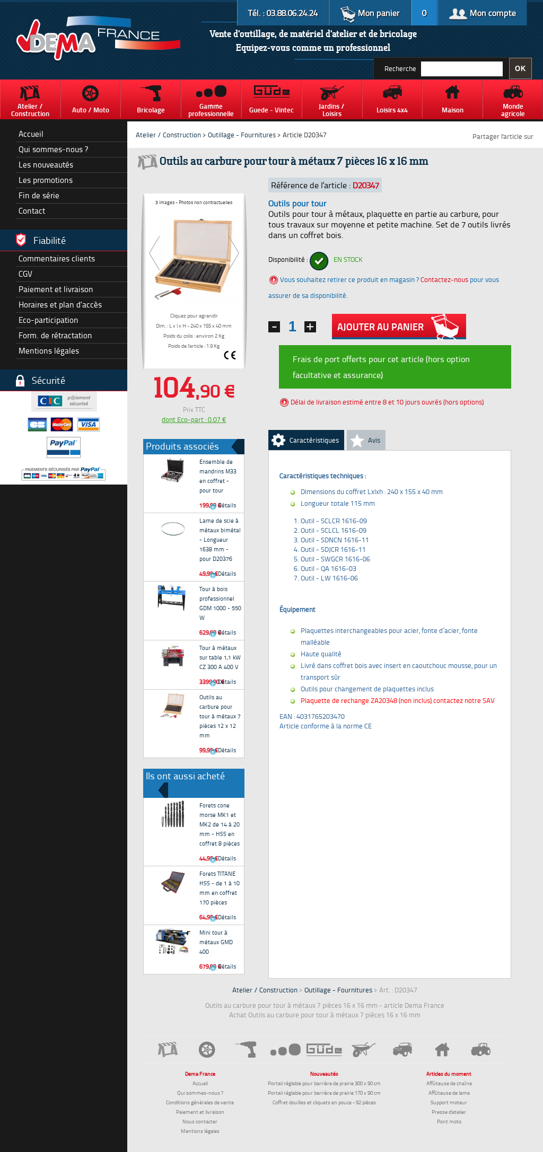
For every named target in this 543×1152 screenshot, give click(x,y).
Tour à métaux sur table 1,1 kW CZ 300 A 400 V (220, 657)
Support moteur (449, 1102)
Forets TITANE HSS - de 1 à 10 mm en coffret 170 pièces (219, 887)
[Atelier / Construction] (168, 1049)
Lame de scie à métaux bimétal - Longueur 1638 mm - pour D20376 (220, 539)
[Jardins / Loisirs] (363, 1049)
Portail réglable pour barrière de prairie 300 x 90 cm (324, 1083)
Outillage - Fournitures (242, 134)
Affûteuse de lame (449, 1092)
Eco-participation (48, 320)
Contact (32, 210)
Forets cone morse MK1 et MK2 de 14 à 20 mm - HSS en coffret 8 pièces (219, 824)
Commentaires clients (57, 258)
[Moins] (274, 326)
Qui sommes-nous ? (53, 149)
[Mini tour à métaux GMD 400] (172, 941)
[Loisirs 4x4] (403, 1049)
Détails (226, 505)
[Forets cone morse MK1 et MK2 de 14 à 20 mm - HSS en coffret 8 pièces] (172, 814)
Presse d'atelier (449, 1111)
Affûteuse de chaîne (449, 1083)
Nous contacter (199, 1121)
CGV (25, 273)
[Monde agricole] (481, 1049)
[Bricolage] (246, 1049)
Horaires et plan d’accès (60, 304)
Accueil (31, 133)
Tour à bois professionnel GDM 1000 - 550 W (220, 603)
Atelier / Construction (168, 134)
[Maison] (441, 1050)
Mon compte (492, 13)
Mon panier (378, 13)
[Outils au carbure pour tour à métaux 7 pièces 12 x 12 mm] (172, 705)
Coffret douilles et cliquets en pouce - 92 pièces (324, 1102)
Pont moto (449, 1121)
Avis (374, 440)
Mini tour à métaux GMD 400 (216, 941)
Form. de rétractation (55, 335)
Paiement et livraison (56, 289)
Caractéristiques (314, 440)
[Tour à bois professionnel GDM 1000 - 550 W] (172, 597)
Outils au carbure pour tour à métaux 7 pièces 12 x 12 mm (220, 716)
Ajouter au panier (380, 326)
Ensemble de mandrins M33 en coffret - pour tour (218, 476)
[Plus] (310, 326)
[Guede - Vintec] (324, 1049)
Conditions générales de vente (200, 1102)
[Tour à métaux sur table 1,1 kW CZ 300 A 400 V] (172, 656)
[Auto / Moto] (207, 1049)
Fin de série (39, 195)
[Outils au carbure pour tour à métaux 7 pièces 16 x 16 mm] (194, 257)
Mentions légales (49, 350)
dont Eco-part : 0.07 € (194, 419)
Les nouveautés (46, 164)
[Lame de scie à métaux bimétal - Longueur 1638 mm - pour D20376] (172, 529)
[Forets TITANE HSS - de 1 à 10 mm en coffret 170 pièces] (172, 882)
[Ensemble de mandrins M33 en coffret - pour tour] (172, 470)
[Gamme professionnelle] (285, 1049)
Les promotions (46, 180)
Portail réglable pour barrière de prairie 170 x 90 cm (324, 1092)
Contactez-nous (444, 279)
